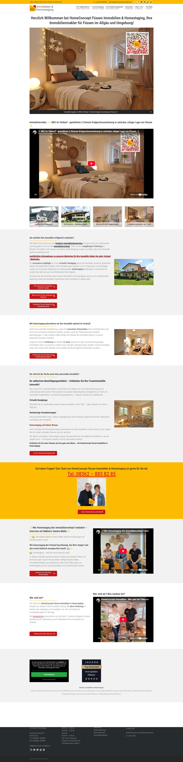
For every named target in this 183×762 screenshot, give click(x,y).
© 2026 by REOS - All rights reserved (39, 759)
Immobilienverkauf (62, 246)
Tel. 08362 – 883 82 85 (91, 474)
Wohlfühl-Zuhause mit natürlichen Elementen (139, 733)
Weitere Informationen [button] (49, 679)
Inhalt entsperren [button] (49, 674)
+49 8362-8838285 (101, 2)
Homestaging (35, 425)
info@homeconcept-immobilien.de (121, 2)
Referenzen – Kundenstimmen (75, 224)
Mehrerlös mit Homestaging (107, 224)
